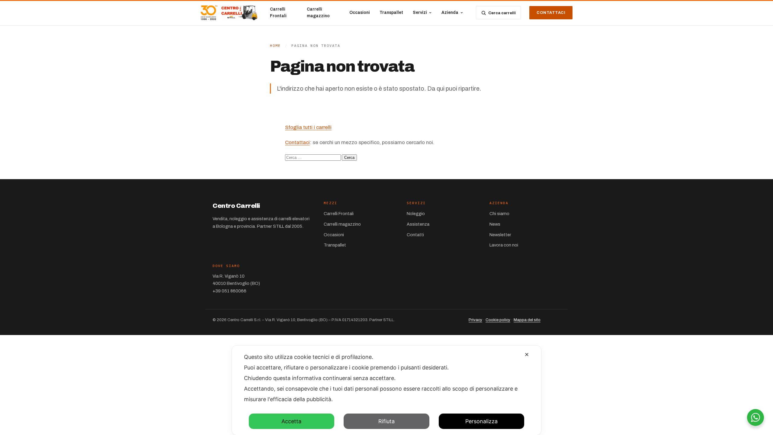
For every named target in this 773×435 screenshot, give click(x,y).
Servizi (420, 12)
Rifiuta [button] (386, 421)
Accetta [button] (291, 421)
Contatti (415, 234)
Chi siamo (499, 213)
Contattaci (551, 13)
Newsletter (500, 234)
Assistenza (418, 224)
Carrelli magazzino (318, 12)
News (494, 224)
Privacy (475, 319)
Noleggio (416, 213)
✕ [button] (526, 354)
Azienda (449, 12)
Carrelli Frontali (278, 12)
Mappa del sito (527, 319)
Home (275, 45)
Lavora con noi (503, 245)
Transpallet (391, 12)
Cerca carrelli (502, 13)
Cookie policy (498, 319)
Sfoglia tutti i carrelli (308, 127)
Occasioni (359, 12)
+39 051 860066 (229, 290)
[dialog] (386, 390)
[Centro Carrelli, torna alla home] (228, 12)
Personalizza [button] (481, 421)
